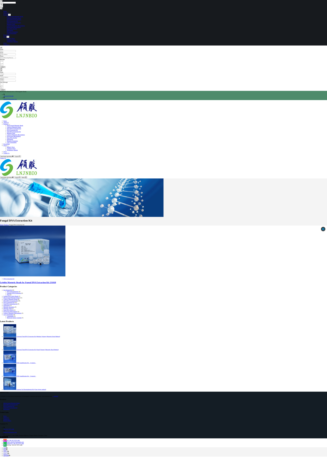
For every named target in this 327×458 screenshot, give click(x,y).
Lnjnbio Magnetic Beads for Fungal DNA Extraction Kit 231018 (28, 282)
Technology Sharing (12, 150)
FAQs (5, 151)
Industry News (11, 147)
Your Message (4, 82)
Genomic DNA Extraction (14, 293)
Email (1, 52)
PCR (8, 294)
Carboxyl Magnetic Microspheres (16, 135)
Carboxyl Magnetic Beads (14, 127)
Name (1, 49)
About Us (6, 122)
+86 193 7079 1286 (8, 429)
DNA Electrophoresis (12, 291)
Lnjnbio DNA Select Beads (10, 296)
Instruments (10, 139)
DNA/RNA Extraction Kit (14, 128)
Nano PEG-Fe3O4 (12, 138)
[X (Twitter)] (3, 437)
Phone (1, 56)
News (5, 145)
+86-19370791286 (8, 96)
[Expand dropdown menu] (9, 124)
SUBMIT (3, 67)
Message (2, 59)
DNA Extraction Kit (12, 130)
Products (5, 124)
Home (5, 121)
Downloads (6, 144)
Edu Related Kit (7, 290)
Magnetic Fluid (11, 133)
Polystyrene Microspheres (14, 136)
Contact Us (6, 153)
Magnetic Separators (12, 141)
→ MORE (55, 396)
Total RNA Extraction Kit (14, 131)
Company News (11, 148)
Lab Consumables (12, 142)
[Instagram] (5, 437)
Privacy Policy (7, 420)
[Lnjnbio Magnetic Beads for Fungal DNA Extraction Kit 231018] (32, 276)
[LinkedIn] (7, 437)
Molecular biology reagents (14, 317)
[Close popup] (1, 48)
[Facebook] (1, 437)
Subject (2, 79)
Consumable (10, 316)
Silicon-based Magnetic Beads (15, 125)
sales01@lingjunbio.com (10, 99)
